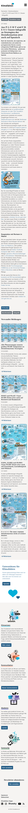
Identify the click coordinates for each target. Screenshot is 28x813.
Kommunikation (13, 11)
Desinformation (6, 313)
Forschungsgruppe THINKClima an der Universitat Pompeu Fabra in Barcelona (13, 268)
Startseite (4, 11)
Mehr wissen (6, 645)
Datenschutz (5, 797)
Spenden (6, 584)
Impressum (4, 795)
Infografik (16, 313)
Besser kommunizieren (9, 688)
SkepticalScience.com (7, 119)
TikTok (13, 252)
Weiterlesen (7, 371)
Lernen (4, 728)
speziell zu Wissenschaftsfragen (16, 254)
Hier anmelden (14, 784)
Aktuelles (5, 19)
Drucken (6, 308)
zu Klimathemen (9, 256)
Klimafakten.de (16, 809)
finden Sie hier (5, 285)
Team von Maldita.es (7, 245)
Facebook (19, 249)
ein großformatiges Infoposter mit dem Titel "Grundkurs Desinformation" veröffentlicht (12, 111)
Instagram (4, 252)
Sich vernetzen (7, 768)
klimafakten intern (15, 19)
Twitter (14, 249)
